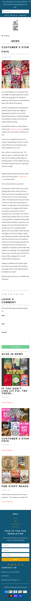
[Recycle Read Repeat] (15, 26)
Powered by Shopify (22, 587)
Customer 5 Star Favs (15, 439)
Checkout (22, 15)
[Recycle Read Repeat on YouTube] (12, 565)
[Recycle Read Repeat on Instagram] (19, 565)
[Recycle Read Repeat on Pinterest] (15, 565)
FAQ (15, 521)
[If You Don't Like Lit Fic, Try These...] (15, 372)
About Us (15, 518)
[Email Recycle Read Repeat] (22, 565)
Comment (4, 332)
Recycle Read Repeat (12, 587)
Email (3, 324)
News (15, 41)
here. (19, 580)
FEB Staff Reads (15, 486)
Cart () (15, 15)
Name (3, 315)
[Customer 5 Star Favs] (15, 422)
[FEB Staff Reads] (15, 470)
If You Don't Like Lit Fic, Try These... (15, 391)
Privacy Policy (15, 526)
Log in (7, 15)
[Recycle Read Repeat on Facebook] (9, 565)
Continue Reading (7, 402)
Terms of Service (15, 524)
